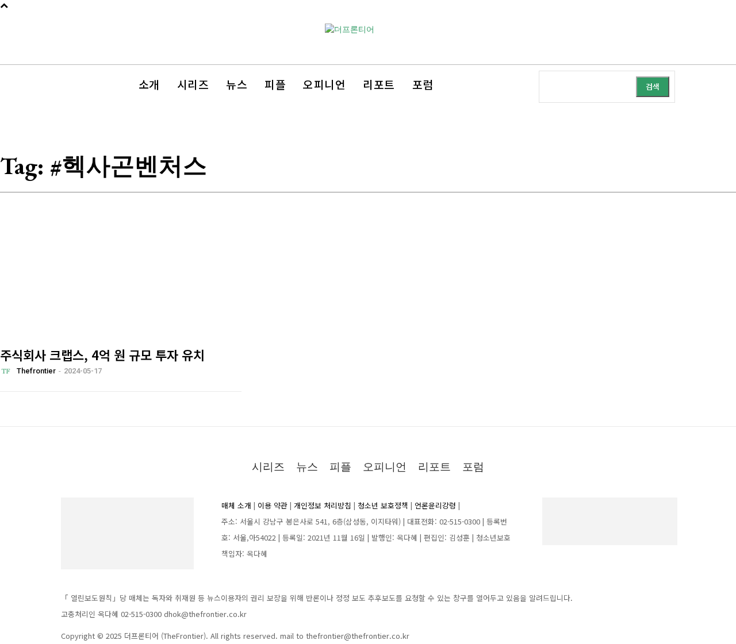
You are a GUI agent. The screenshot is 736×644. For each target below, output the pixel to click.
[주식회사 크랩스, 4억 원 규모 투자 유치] (120, 287)
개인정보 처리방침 (322, 505)
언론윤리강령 (435, 505)
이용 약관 (273, 505)
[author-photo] (7, 371)
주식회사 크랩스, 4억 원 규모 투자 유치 (102, 354)
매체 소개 (236, 505)
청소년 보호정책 (383, 505)
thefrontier (36, 371)
